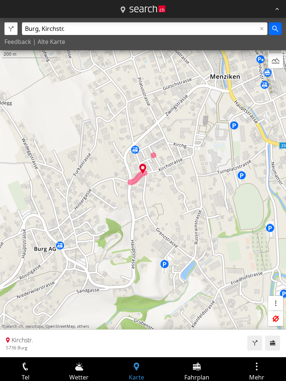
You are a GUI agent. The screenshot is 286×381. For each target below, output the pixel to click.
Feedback (17, 42)
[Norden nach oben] (275, 78)
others (83, 326)
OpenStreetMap (60, 326)
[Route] (254, 343)
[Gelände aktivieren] (275, 60)
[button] (142, 169)
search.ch (14, 326)
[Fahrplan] (272, 343)
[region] (143, 187)
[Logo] (147, 9)
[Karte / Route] (123, 10)
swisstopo (34, 326)
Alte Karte (51, 42)
